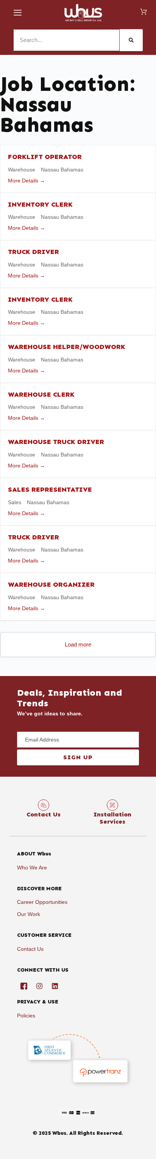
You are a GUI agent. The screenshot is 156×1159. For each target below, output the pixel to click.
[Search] (131, 40)
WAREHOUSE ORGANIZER (51, 584)
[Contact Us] (43, 805)
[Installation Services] (112, 805)
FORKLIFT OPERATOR (45, 157)
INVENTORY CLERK (40, 204)
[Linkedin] (55, 986)
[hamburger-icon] (18, 12)
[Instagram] (39, 986)
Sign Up (77, 757)
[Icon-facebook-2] (24, 986)
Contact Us (44, 814)
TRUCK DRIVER (33, 252)
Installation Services (112, 818)
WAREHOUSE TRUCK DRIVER (56, 442)
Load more (78, 644)
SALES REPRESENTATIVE (50, 489)
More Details (24, 181)
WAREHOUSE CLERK (41, 394)
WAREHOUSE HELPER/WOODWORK (66, 347)
